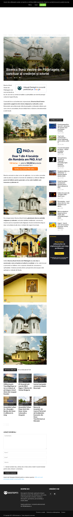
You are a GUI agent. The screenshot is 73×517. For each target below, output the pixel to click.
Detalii (36, 5)
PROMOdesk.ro (27, 506)
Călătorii (10, 35)
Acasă (5, 35)
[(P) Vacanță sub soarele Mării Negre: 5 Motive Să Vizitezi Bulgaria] (25, 378)
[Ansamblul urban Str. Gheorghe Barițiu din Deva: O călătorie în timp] (10, 401)
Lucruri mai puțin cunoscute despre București (40, 386)
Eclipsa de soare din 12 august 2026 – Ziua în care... (63, 194)
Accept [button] (43, 5)
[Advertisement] (36, 20)
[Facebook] (50, 494)
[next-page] (7, 424)
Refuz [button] (30, 5)
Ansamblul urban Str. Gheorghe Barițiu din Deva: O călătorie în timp (10, 411)
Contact (63, 512)
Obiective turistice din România (21, 35)
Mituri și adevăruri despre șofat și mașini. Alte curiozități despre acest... (63, 215)
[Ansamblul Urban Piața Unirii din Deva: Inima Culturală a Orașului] (25, 401)
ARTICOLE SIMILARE (10, 369)
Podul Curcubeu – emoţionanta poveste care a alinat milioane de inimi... (63, 184)
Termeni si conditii (40, 512)
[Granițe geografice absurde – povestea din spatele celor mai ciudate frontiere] (52, 126)
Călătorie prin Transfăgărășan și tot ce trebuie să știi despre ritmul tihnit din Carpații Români (10, 389)
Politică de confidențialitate (53, 512)
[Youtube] (54, 494)
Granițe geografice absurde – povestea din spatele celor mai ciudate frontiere (63, 128)
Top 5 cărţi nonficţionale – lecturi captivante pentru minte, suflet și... (63, 139)
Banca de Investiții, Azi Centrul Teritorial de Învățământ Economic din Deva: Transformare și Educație (40, 414)
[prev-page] (5, 424)
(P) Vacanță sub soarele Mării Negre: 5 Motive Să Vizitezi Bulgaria (25, 387)
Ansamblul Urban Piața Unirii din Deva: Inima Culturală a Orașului (25, 411)
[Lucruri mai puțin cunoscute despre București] (40, 378)
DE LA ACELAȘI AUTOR (24, 369)
